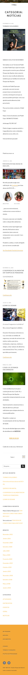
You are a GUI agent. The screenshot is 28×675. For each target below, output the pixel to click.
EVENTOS (6, 607)
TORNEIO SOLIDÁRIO (10, 26)
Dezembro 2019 (8, 563)
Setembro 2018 (7, 579)
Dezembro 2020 (8, 542)
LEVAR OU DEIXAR (9, 305)
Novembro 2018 (8, 575)
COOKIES (5, 646)
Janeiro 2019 (7, 571)
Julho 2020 (6, 551)
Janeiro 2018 (7, 588)
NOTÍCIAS (6, 615)
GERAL (5, 611)
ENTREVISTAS (7, 603)
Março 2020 (6, 555)
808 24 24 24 (14, 438)
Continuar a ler (7, 295)
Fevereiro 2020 (7, 559)
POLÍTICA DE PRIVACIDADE (10, 654)
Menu (14, 5)
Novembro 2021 (8, 534)
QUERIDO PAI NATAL (9, 488)
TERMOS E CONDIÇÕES (9, 650)
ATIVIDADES (7, 599)
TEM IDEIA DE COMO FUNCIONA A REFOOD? (12, 513)
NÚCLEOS (5, 635)
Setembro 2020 (7, 547)
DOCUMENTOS (7, 639)
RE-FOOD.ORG (6, 631)
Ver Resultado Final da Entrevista (13, 250)
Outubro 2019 (7, 567)
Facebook (15, 185)
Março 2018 (6, 584)
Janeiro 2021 (7, 538)
